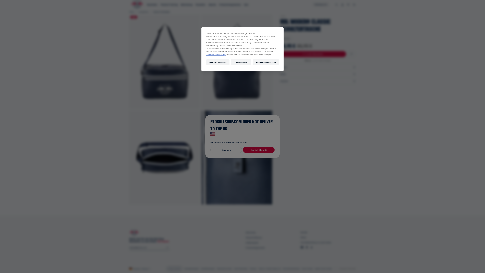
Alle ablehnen (241, 62)
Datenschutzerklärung (216, 54)
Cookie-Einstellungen (217, 62)
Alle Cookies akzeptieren (266, 62)
